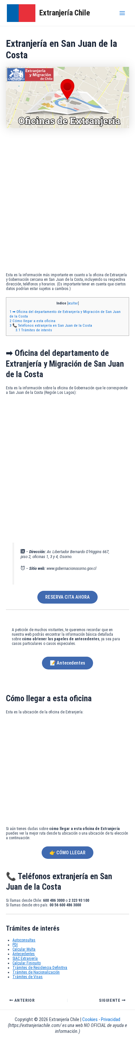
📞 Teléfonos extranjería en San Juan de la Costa (51, 325)
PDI (15, 944)
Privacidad (110, 1019)
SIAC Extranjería (25, 958)
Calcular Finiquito (26, 963)
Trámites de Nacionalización (36, 972)
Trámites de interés (33, 330)
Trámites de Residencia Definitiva (39, 967)
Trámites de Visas (27, 977)
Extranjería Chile (64, 12)
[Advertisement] (67, 201)
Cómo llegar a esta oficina (32, 321)
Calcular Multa (23, 949)
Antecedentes (23, 954)
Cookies (90, 1019)
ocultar (73, 303)
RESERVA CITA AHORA (67, 597)
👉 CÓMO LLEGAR (67, 853)
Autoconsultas (23, 940)
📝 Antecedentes (67, 663)
